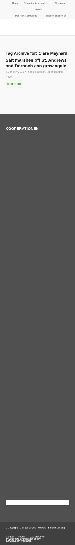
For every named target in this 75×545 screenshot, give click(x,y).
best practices (37, 71)
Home (15, 3)
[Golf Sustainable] (31, 27)
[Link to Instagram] (66, 532)
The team (60, 3)
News (9, 76)
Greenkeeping (54, 71)
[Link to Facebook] (60, 532)
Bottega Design (56, 527)
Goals (38, 9)
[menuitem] (15, 3)
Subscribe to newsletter (37, 3)
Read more (13, 84)
